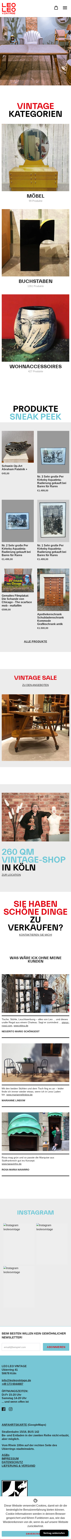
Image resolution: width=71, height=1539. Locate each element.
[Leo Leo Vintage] (8, 8)
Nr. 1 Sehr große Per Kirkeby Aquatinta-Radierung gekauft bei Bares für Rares (51, 550)
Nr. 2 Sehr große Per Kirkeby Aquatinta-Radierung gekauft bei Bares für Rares (16, 550)
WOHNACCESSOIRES (35, 366)
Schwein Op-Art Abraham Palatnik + (14, 468)
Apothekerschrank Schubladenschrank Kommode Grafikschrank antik (50, 619)
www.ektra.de (21, 1025)
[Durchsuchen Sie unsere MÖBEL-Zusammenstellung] (35, 157)
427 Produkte (35, 371)
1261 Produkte (35, 286)
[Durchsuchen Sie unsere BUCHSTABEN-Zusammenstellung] (35, 242)
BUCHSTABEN (36, 281)
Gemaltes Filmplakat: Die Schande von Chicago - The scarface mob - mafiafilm (17, 600)
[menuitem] (56, 8)
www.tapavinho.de (12, 1163)
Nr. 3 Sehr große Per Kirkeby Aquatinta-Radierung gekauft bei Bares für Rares (51, 481)
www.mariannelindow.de (19, 1094)
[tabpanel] (35, 51)
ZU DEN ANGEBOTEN (35, 685)
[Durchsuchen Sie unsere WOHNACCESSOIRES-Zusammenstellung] (35, 328)
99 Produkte (35, 200)
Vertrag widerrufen (54, 1533)
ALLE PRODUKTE (35, 641)
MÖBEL (35, 196)
